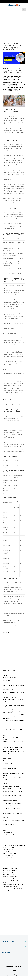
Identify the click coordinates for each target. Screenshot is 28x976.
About (17, 963)
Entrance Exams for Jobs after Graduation (12, 795)
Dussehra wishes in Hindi (8, 855)
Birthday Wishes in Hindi (8, 872)
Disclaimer (18, 967)
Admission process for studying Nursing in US (13, 749)
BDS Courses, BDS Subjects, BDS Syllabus (12, 755)
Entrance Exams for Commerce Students (12, 798)
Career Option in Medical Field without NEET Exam (14, 729)
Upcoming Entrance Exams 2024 (10, 768)
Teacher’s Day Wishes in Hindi (9, 864)
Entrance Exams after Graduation (10, 800)
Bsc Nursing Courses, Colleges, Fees (11, 745)
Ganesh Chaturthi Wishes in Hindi (10, 866)
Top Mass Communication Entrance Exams (12, 813)
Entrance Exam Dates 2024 (9, 824)
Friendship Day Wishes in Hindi (9, 853)
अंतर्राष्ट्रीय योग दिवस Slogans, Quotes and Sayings (13, 884)
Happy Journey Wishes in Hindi (9, 847)
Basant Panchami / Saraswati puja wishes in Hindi (14, 845)
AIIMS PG (5, 682)
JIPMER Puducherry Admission (9, 677)
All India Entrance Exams (8, 760)
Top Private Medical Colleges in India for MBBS (13, 714)
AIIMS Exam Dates (7, 680)
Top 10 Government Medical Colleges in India (13, 703)
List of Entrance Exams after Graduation (11, 808)
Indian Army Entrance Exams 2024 (10, 827)
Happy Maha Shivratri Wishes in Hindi (11, 839)
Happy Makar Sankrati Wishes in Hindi (11, 834)
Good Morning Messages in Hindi (10, 886)
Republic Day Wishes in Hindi (9, 836)
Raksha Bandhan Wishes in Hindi (10, 870)
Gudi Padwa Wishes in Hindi (9, 841)
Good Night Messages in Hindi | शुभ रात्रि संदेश (12, 888)
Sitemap (14, 970)
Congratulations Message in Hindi (10, 862)
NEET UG (5, 672)
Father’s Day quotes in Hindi (9, 878)
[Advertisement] (14, 25)
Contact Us (10, 963)
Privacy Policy (9, 967)
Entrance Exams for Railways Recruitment (12, 805)
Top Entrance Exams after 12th (10, 771)
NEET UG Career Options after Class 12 (11, 732)
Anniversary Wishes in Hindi (9, 874)
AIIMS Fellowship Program (8, 689)
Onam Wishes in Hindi (7, 832)
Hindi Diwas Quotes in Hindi (9, 859)
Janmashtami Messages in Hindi (10, 868)
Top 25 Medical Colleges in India (10, 709)
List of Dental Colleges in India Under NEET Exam (14, 720)
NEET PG (5, 675)
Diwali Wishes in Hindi (7, 851)
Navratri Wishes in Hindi (8, 857)
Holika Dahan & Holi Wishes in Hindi (11, 843)
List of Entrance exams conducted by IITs (12, 811)
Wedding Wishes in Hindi (8, 890)
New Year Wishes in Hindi (8, 849)
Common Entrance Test (8, 766)
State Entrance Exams (7, 763)
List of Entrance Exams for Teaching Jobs (12, 803)
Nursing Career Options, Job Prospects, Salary (13, 747)
